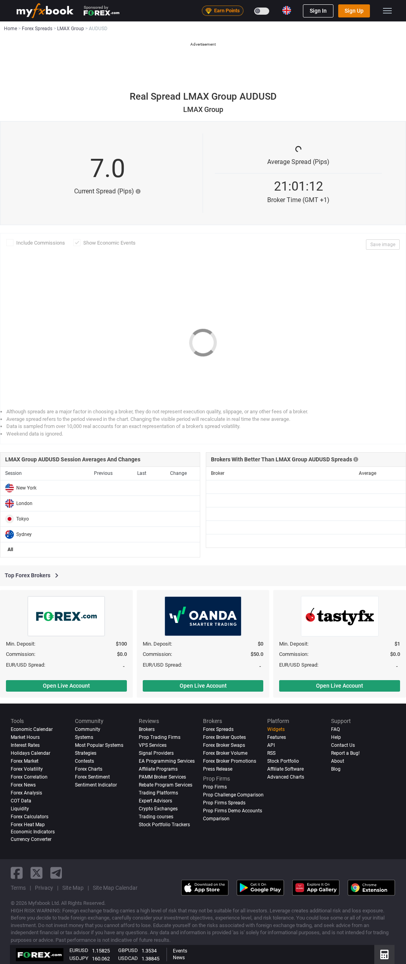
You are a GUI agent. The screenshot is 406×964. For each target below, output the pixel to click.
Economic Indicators (33, 832)
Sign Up (354, 11)
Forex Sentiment (92, 777)
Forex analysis (26, 793)
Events (180, 951)
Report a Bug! (345, 753)
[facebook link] (17, 873)
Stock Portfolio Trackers (164, 824)
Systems (84, 737)
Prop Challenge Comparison (233, 795)
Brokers (147, 729)
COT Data (21, 801)
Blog (336, 769)
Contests (84, 761)
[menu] (387, 11)
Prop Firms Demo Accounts (232, 811)
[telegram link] (56, 873)
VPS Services (153, 745)
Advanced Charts (285, 777)
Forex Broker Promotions (229, 761)
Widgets (276, 729)
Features (276, 737)
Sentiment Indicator (96, 785)
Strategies (85, 753)
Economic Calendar (32, 729)
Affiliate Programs (158, 769)
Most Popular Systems (99, 745)
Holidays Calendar (30, 753)
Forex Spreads (218, 729)
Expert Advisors (155, 801)
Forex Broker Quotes (224, 737)
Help (336, 737)
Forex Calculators (29, 816)
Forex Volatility (27, 769)
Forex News (23, 785)
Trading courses (156, 816)
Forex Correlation (29, 777)
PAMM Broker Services (162, 777)
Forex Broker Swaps (224, 745)
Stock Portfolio (283, 761)
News (179, 957)
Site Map (73, 888)
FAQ (335, 729)
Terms (18, 888)
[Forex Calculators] (384, 954)
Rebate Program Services (165, 785)
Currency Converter (31, 839)
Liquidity (20, 809)
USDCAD (128, 958)
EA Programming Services (167, 761)
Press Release (217, 769)
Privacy (44, 888)
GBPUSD (128, 950)
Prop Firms (215, 787)
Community (87, 729)
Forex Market (24, 761)
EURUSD (78, 950)
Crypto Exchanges (158, 809)
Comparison (216, 818)
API (271, 745)
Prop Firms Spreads (224, 803)
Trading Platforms (158, 793)
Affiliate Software (285, 769)
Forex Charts (88, 769)
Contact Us (343, 745)
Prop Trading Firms (159, 737)
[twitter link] (36, 873)
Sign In (318, 11)
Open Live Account (66, 686)
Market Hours (25, 737)
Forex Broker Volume (225, 753)
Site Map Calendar (115, 888)
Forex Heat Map (28, 824)
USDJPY (78, 958)
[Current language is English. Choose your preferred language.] (286, 10)
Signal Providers (156, 753)
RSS (271, 753)
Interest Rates (25, 745)
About (337, 761)
